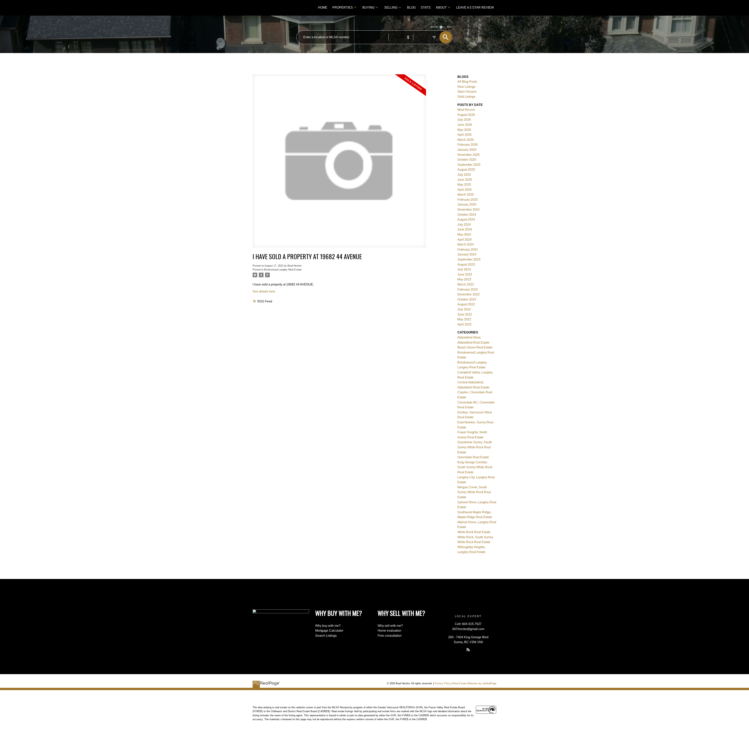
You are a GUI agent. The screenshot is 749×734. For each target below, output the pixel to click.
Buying (368, 7)
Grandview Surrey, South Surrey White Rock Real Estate (474, 447)
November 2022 (468, 294)
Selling (391, 7)
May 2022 (464, 319)
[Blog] (468, 649)
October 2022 (466, 299)
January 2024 (466, 254)
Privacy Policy (443, 683)
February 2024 (467, 249)
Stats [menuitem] (426, 7)
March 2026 (465, 139)
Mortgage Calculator (329, 630)
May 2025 (464, 184)
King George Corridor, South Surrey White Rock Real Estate (474, 467)
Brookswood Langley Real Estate (283, 269)
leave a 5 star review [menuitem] (475, 7)
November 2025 (468, 154)
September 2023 (468, 259)
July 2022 (464, 309)
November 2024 (468, 209)
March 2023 (465, 284)
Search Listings (326, 635)
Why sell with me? (390, 625)
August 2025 (466, 169)
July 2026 (464, 119)
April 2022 (464, 324)
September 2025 (468, 164)
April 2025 (464, 189)
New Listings (466, 86)
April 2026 (464, 134)
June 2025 (464, 179)
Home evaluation (389, 630)
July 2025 (464, 174)
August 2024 (466, 219)
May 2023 (464, 279)
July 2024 (464, 224)
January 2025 (466, 204)
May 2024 (464, 234)
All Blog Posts (467, 81)
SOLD (450, 27)
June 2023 (464, 274)
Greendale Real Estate (473, 457)
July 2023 (464, 269)
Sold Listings (466, 96)
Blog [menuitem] (411, 7)
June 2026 (464, 124)
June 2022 (464, 314)
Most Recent (466, 109)
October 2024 (466, 214)
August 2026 (466, 114)
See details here (264, 291)
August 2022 (466, 304)
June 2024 (464, 229)
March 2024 (465, 244)
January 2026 (466, 149)
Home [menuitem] (322, 7)
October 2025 (466, 159)
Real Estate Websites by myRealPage (474, 683)
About (441, 7)
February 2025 (467, 199)
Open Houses (467, 91)
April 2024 (464, 239)
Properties (342, 7)
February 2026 (467, 144)
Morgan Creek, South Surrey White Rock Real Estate (474, 492)
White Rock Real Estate (473, 532)
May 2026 (464, 129)
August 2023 (466, 264)
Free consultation (390, 635)
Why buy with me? (328, 625)
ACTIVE (434, 27)
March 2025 (465, 194)
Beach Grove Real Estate (475, 347)
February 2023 (467, 289)
